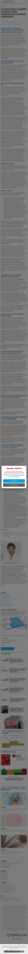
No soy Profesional (14, 485)
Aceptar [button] (6, 951)
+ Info (22, 951)
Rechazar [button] (11, 951)
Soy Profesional (14, 481)
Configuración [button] (17, 951)
